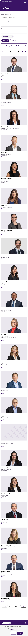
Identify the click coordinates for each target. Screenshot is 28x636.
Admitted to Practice (7, 22)
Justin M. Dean (4, 519)
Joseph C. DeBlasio (5, 571)
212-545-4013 (4, 286)
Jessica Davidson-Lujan (6, 230)
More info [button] (7, 633)
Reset (12, 40)
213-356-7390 (4, 311)
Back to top (6, 623)
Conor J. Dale (4, 152)
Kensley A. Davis (4, 309)
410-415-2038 (4, 103)
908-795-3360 (4, 445)
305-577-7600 (4, 496)
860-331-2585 (4, 548)
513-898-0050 (4, 366)
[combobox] (14, 32)
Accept (19, 633)
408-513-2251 (4, 129)
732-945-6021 (4, 575)
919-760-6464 (4, 339)
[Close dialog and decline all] (26, 626)
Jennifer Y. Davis (5, 281)
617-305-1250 (4, 182)
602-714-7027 (4, 78)
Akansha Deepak (5, 598)
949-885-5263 (4, 470)
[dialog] (14, 630)
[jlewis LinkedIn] (25, 623)
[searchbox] (9, 32)
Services (3, 29)
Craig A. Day (4, 415)
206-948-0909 (4, 419)
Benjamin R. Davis (5, 256)
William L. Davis (4, 389)
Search (4, 40)
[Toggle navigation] (25, 1)
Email (2, 79)
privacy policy (14, 629)
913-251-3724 (4, 522)
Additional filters (7, 36)
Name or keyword (6, 14)
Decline (13, 633)
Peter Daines (4, 101)
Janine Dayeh (4, 442)
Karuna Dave (4, 205)
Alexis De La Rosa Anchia (6, 493)
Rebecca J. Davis (5, 362)
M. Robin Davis (4, 334)
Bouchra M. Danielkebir (6, 178)
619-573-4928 (4, 233)
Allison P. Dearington (6, 545)
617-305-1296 (4, 258)
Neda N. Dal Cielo (5, 126)
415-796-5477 (4, 155)
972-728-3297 (4, 392)
